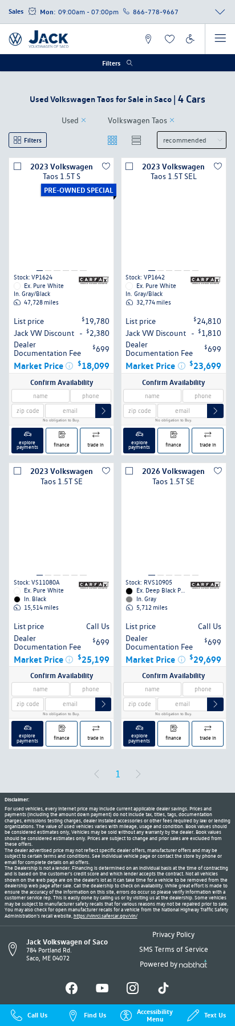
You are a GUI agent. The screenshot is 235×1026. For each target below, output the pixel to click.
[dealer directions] (15, 949)
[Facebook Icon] (71, 989)
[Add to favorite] (106, 166)
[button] (148, 39)
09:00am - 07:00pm (88, 11)
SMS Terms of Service (173, 949)
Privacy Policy (173, 934)
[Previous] (96, 774)
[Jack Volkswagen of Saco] (39, 38)
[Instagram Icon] (132, 989)
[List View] (136, 140)
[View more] (220, 12)
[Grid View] (112, 140)
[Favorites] (169, 39)
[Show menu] (220, 39)
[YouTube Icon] (102, 989)
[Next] (138, 774)
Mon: (47, 11)
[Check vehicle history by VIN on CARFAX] (94, 280)
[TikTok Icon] (163, 989)
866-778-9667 (156, 11)
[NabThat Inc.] (192, 965)
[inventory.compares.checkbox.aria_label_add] (17, 166)
